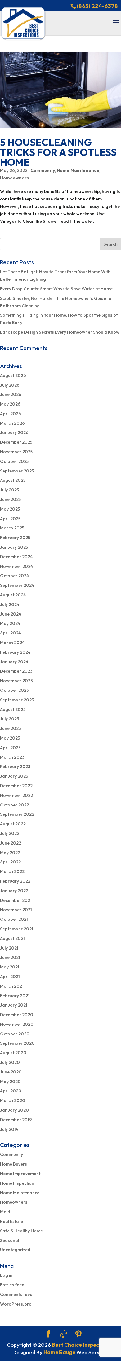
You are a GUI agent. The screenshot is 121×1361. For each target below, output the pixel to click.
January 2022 (14, 890)
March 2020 (12, 1100)
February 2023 (15, 766)
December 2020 (16, 1014)
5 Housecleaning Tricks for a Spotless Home (58, 152)
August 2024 (13, 595)
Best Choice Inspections (82, 1344)
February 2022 (15, 881)
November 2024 (16, 566)
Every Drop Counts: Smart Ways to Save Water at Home (56, 289)
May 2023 (10, 738)
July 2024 (9, 604)
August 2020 (13, 1053)
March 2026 (12, 423)
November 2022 (16, 795)
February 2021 (14, 996)
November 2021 (16, 909)
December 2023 (16, 671)
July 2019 (9, 1129)
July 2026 (10, 385)
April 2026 (10, 413)
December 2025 (16, 442)
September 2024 (17, 585)
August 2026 (13, 375)
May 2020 (10, 1081)
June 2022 (10, 843)
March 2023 (12, 757)
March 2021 (12, 986)
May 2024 (10, 623)
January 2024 (14, 662)
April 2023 (10, 747)
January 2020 (14, 1110)
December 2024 (16, 557)
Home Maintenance (78, 170)
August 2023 (13, 709)
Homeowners (14, 178)
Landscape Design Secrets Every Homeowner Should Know (59, 332)
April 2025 (10, 518)
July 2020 (10, 1062)
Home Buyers (13, 1164)
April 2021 (10, 976)
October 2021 (14, 919)
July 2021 (9, 948)
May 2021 (9, 967)
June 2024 (10, 614)
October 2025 (14, 461)
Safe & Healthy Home (21, 1231)
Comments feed (16, 1294)
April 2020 (10, 1091)
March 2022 (12, 871)
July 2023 (9, 719)
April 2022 (10, 862)
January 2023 (14, 776)
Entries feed (12, 1285)
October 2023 (14, 690)
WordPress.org (16, 1304)
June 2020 (11, 1072)
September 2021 (16, 929)
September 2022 (17, 814)
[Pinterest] (78, 1334)
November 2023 (16, 680)
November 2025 (16, 451)
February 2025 (15, 537)
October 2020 (14, 1034)
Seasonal (9, 1240)
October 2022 (14, 805)
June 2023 (10, 728)
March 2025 (12, 528)
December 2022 (16, 785)
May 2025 (10, 509)
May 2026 (10, 404)
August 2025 (12, 480)
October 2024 (14, 575)
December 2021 (16, 900)
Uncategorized (15, 1250)
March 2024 (12, 642)
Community (42, 170)
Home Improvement (20, 1173)
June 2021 (10, 957)
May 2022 (10, 852)
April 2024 (10, 633)
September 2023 (17, 700)
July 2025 (9, 490)
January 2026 (14, 432)
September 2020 (17, 1043)
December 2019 (16, 1119)
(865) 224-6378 (97, 6)
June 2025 (10, 499)
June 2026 (10, 394)
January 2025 (14, 547)
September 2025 (17, 471)
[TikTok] (63, 1334)
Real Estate (11, 1221)
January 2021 (13, 1005)
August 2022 (13, 824)
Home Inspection (17, 1183)
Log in (6, 1275)
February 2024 (15, 652)
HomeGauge (59, 1352)
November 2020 (17, 1024)
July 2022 (9, 833)
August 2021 (12, 938)
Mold (5, 1211)
